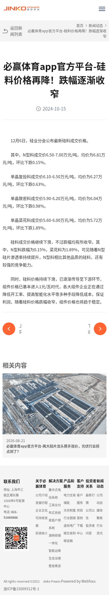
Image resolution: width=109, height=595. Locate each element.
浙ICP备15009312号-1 (21, 588)
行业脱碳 (70, 518)
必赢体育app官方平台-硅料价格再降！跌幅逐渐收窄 (67, 33)
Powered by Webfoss (78, 581)
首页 (79, 25)
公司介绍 (41, 495)
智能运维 (55, 550)
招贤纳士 (41, 533)
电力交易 (70, 495)
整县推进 (55, 566)
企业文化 (41, 510)
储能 (67, 502)
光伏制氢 (70, 510)
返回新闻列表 (16, 31)
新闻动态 (96, 25)
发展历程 (41, 502)
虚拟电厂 (70, 525)
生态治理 (55, 558)
